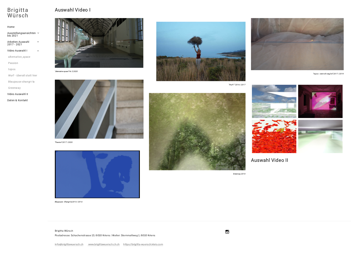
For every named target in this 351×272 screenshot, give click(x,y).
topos (12, 69)
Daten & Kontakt (17, 100)
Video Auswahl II (17, 94)
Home (11, 26)
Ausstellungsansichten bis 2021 (21, 34)
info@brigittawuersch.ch (69, 244)
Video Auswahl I (17, 50)
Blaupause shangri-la (21, 81)
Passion (13, 63)
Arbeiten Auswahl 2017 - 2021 (18, 43)
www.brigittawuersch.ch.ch (104, 244)
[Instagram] (227, 232)
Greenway (14, 87)
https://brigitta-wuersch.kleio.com (143, 244)
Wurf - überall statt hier (22, 75)
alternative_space (19, 56)
